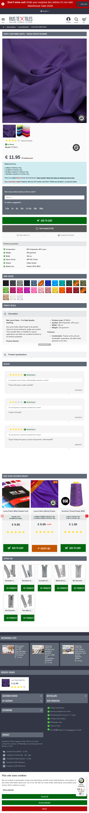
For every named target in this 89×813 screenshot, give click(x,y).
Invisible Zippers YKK (44, 580)
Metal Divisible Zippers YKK (61, 580)
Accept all (44, 796)
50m (35, 208)
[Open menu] (3, 19)
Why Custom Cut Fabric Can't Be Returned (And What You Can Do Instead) (20, 650)
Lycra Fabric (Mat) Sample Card (15, 511)
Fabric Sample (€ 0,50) (46, 228)
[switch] (81, 793)
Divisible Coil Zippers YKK (10, 580)
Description (13, 314)
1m (12, 208)
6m (17, 208)
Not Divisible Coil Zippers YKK (78, 580)
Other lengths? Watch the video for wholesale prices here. (56, 178)
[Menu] (85, 777)
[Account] (68, 19)
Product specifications (17, 355)
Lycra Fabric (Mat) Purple (19, 680)
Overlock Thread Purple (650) (73, 511)
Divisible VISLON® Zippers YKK (27, 580)
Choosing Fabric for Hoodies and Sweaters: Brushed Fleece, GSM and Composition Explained (49, 653)
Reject (44, 809)
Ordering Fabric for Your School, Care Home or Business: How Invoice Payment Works (80, 652)
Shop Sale (84, 4)
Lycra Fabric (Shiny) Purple (44, 511)
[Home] (3, 27)
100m (41, 208)
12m (22, 208)
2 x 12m (28, 208)
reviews (70, 730)
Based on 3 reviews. (27, 140)
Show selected (8, 790)
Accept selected (44, 802)
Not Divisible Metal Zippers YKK (10, 610)
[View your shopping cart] (84, 19)
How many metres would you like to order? (20, 192)
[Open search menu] (76, 19)
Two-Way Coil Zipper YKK (27, 610)
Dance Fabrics (11, 27)
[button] (23, 235)
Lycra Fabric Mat (23, 27)
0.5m (7, 208)
